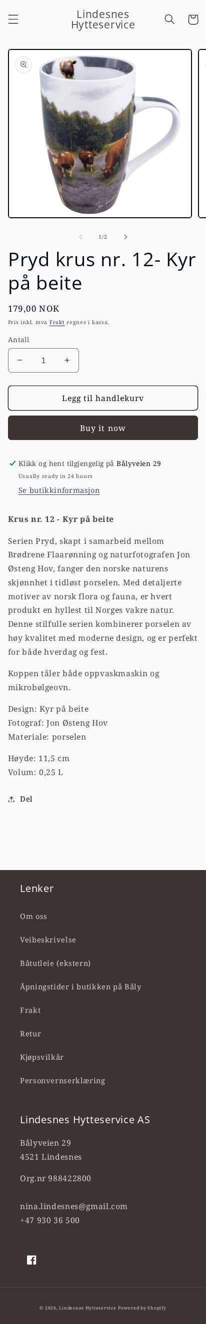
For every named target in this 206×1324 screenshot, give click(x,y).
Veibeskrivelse (48, 939)
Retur (30, 1033)
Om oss (34, 916)
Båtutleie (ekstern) (55, 963)
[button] (13, 19)
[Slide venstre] (81, 237)
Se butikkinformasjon (59, 490)
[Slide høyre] (125, 237)
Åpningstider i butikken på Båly (81, 986)
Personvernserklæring (63, 1080)
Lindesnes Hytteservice (87, 1308)
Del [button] (26, 799)
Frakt (57, 322)
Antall (19, 339)
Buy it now (103, 428)
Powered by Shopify (142, 1308)
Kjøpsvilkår (42, 1057)
